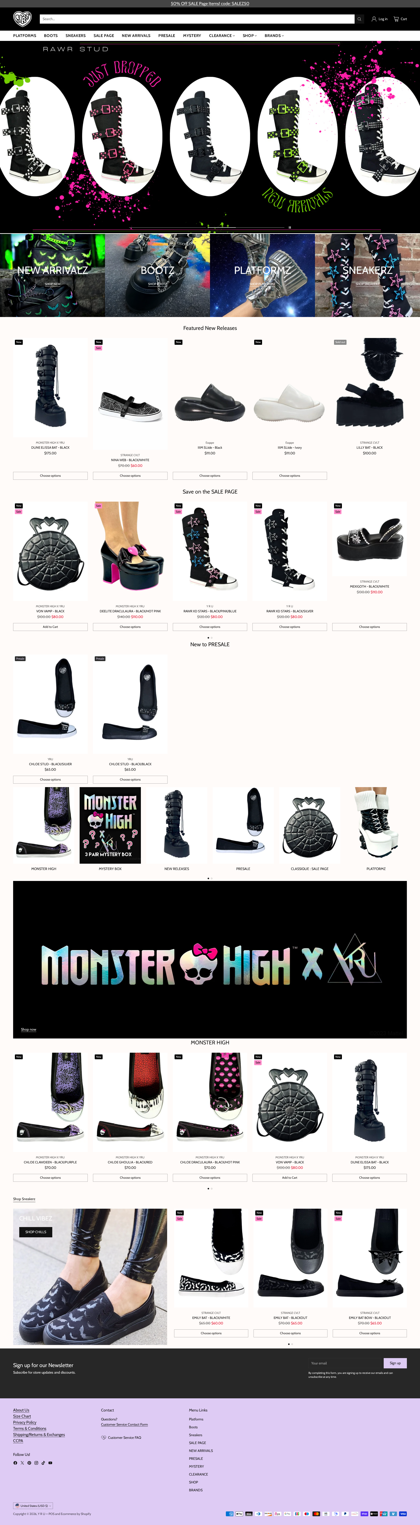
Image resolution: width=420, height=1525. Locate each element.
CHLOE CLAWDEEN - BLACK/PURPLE (50, 1162)
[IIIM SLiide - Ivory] (289, 387)
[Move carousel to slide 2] (246, 227)
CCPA (18, 1440)
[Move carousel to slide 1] (167, 227)
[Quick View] (82, 344)
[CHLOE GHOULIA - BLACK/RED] (130, 1102)
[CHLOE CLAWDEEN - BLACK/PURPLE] (50, 1102)
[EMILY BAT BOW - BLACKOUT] (370, 1258)
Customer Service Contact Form (124, 1424)
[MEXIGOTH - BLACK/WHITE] (369, 539)
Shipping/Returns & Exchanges (39, 1434)
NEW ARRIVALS (201, 1451)
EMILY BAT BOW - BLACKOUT (370, 1318)
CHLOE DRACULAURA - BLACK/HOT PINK (210, 1162)
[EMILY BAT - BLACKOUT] (291, 1258)
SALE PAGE (197, 1443)
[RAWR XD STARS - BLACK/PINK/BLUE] (210, 551)
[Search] (359, 19)
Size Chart (22, 1416)
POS (51, 1514)
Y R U (41, 1514)
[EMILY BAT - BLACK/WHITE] (211, 1258)
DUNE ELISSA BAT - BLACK (50, 448)
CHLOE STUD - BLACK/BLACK (130, 764)
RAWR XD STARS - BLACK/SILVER (289, 611)
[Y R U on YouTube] (50, 1463)
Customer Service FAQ (124, 1438)
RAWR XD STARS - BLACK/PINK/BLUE (210, 611)
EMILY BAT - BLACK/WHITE (211, 1318)
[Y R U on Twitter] (22, 1463)
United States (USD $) (34, 1505)
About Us (21, 1410)
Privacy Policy (24, 1422)
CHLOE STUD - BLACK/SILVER (50, 764)
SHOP (193, 1482)
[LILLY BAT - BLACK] (369, 387)
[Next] (407, 566)
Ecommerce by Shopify (76, 1514)
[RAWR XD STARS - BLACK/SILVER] (289, 551)
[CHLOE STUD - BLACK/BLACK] (130, 704)
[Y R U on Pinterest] (29, 1463)
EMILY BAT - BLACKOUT (290, 1318)
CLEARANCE (198, 1474)
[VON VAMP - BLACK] (50, 551)
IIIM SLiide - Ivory (290, 448)
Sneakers (195, 1435)
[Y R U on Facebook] (15, 1463)
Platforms (196, 1419)
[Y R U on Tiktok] (43, 1463)
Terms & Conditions (29, 1428)
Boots (193, 1427)
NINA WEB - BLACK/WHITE (130, 460)
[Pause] (290, 227)
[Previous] (13, 566)
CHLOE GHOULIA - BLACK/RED (130, 1162)
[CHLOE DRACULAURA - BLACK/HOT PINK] (210, 1102)
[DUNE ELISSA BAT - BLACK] (50, 387)
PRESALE (196, 1459)
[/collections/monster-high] (210, 959)
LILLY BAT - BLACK (370, 448)
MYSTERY (196, 1466)
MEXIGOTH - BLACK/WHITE (369, 586)
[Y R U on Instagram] (36, 1463)
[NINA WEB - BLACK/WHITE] (130, 394)
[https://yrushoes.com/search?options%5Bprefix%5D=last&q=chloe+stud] (210, 137)
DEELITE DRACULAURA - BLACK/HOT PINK (130, 611)
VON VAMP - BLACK (50, 611)
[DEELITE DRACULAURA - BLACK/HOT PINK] (130, 551)
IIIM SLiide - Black (210, 448)
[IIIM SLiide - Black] (210, 387)
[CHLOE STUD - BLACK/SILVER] (50, 704)
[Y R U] (23, 19)
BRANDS (196, 1490)
